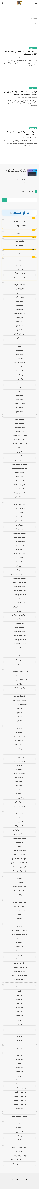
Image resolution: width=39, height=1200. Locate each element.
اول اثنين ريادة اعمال (19, 221)
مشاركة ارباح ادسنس (19, 225)
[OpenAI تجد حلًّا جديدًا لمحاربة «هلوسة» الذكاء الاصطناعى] (19, 39)
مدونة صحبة (19, 399)
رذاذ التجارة (19, 379)
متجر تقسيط (19, 549)
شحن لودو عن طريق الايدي (19, 615)
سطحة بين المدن (19, 822)
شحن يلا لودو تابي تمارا (19, 582)
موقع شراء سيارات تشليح (19, 858)
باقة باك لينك (19, 241)
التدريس (19, 452)
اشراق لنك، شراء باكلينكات (19, 435)
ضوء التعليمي (19, 260)
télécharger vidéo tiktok (19, 1164)
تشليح (19, 846)
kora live (19, 991)
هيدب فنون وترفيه (19, 493)
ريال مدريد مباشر (19, 744)
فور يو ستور (19, 566)
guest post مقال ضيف (19, 680)
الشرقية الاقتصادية (19, 313)
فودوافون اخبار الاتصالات (19, 443)
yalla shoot (19, 732)
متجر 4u (19, 570)
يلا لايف (19, 895)
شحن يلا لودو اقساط (19, 533)
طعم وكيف (19, 383)
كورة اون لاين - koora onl (19, 967)
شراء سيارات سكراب (19, 850)
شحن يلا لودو (19, 611)
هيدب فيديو (19, 370)
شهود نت (19, 387)
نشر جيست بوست (19, 675)
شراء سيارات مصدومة (19, 867)
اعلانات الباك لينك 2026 (19, 464)
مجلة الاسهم (19, 309)
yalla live (19, 919)
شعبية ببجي (19, 619)
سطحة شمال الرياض (19, 830)
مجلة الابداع (19, 354)
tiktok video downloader (19, 1160)
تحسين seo (19, 245)
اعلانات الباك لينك (19, 439)
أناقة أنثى (19, 338)
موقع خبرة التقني (19, 334)
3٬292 (22, 191)
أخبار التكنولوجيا (33, 48)
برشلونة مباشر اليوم (19, 906)
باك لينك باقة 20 (19, 688)
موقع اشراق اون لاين (19, 273)
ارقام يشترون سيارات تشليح (19, 862)
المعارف (19, 366)
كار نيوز (19, 330)
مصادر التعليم (19, 472)
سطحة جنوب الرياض (19, 838)
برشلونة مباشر (19, 740)
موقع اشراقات (19, 269)
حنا (19, 652)
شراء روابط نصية (19, 427)
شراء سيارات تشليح (19, 854)
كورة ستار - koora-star (19, 930)
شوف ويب (19, 305)
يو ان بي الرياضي (19, 480)
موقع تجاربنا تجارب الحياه (19, 704)
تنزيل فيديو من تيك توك (19, 1147)
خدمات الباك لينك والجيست (19, 671)
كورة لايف (19, 995)
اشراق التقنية (20, 289)
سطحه (19, 817)
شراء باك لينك (19, 419)
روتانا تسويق (19, 350)
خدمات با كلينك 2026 (19, 700)
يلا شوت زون (19, 1132)
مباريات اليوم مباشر (19, 736)
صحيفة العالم (19, 497)
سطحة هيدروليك (19, 826)
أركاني (19, 391)
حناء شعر (19, 647)
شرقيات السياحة (20, 403)
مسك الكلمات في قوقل (19, 284)
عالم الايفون (19, 317)
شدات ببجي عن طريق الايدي (19, 574)
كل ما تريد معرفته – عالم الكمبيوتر (16, 180)
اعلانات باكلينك (19, 721)
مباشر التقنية (20, 395)
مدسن (19, 346)
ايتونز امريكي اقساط (20, 590)
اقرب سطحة (19, 842)
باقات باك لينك (19, 431)
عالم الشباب (19, 233)
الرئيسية (35, 18)
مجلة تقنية (19, 476)
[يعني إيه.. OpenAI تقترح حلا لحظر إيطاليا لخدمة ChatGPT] (19, 119)
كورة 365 (19, 878)
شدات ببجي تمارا (19, 508)
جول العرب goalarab (19, 886)
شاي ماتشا (19, 660)
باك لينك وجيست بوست (19, 468)
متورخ (19, 342)
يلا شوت (19, 728)
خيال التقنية (19, 301)
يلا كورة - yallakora (19, 971)
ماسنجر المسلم (19, 253)
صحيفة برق (19, 265)
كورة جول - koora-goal (19, 934)
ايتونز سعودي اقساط (19, 529)
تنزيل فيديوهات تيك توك (19, 1156)
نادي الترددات (19, 358)
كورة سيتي (19, 882)
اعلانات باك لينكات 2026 (19, 1116)
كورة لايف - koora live (19, 1088)
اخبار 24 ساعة (19, 488)
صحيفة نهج (19, 325)
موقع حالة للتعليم (19, 484)
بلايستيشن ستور (19, 627)
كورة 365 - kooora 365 (19, 975)
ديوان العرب (19, 708)
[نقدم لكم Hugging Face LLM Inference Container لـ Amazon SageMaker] (32, 172)
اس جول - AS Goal (19, 979)
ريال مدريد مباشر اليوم (19, 902)
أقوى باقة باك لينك (19, 696)
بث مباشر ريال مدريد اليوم (19, 890)
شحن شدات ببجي (19, 602)
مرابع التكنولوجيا (19, 297)
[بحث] (3, 3)
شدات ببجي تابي (19, 517)
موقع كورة (19, 1048)
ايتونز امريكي (19, 525)
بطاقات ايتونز (19, 623)
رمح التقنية (19, 375)
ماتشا (19, 656)
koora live (19, 947)
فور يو (19, 598)
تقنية (19, 448)
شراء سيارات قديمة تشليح (19, 871)
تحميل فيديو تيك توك (19, 1151)
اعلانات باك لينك (19, 716)
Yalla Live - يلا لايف (19, 963)
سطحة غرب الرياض (19, 834)
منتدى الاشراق (19, 460)
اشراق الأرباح (19, 411)
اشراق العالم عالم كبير (19, 456)
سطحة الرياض (19, 813)
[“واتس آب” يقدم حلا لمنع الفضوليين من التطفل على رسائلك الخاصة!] (19, 79)
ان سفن (19, 293)
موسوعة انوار (19, 407)
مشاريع (19, 712)
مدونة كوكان (19, 321)
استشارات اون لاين (19, 362)
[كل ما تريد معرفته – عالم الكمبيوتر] (32, 182)
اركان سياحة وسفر (19, 277)
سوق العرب (19, 684)
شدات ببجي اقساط (19, 504)
